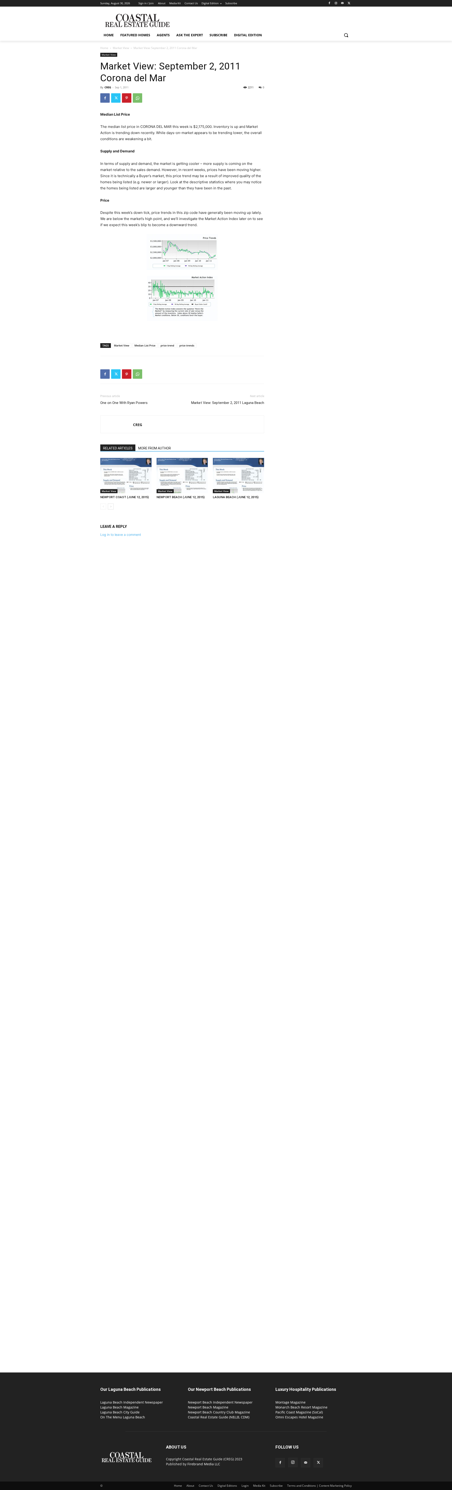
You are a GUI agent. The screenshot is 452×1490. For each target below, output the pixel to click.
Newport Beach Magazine (208, 1407)
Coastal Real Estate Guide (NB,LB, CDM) (218, 1417)
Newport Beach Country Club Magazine (219, 1412)
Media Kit (259, 1486)
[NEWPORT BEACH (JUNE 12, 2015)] (182, 475)
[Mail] (342, 3)
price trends (186, 345)
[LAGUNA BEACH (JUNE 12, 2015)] (238, 475)
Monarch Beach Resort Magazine (301, 1407)
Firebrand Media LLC (203, 1464)
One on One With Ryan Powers (124, 403)
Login (245, 1486)
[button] (346, 35)
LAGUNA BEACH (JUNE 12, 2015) (235, 497)
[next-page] (111, 506)
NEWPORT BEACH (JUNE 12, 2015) (181, 497)
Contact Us (206, 1486)
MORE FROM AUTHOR (154, 448)
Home (104, 48)
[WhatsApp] (137, 98)
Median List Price (144, 345)
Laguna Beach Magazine (119, 1407)
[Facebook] (329, 3)
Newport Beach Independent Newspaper (220, 1402)
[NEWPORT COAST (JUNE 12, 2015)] (126, 475)
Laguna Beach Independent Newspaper (131, 1402)
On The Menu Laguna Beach (122, 1417)
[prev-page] (103, 506)
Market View (121, 48)
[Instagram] (336, 3)
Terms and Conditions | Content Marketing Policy (319, 1486)
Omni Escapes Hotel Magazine (299, 1417)
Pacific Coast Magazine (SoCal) (299, 1412)
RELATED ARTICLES (118, 448)
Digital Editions (227, 1486)
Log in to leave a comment (120, 535)
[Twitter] (349, 3)
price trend (167, 345)
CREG (108, 87)
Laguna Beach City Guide (120, 1412)
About (190, 1486)
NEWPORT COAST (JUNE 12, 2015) (124, 497)
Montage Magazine (290, 1402)
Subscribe (276, 1486)
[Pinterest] (126, 98)
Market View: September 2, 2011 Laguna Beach (227, 403)
